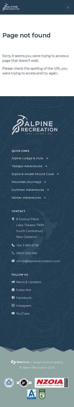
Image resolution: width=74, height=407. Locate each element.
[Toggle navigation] (68, 7)
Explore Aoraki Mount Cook (33, 174)
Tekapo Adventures (27, 166)
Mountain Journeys (26, 182)
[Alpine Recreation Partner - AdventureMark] (32, 394)
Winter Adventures (26, 197)
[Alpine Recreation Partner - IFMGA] (9, 383)
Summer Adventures (28, 190)
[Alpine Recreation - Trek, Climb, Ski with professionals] (10, 7)
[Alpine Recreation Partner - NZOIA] (51, 383)
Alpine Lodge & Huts (27, 158)
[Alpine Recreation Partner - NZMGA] (24, 383)
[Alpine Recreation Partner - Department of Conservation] (42, 394)
